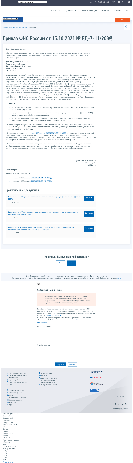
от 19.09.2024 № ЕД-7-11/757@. (40, 181)
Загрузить (89, 198)
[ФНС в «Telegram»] (125, 2)
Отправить (61, 364)
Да (71, 262)
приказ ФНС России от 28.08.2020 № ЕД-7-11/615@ (47, 133)
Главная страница (9, 27)
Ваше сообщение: (44, 326)
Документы (105, 11)
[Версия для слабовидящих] (90, 2)
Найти (122, 20)
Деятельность (71, 11)
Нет (60, 262)
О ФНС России (56, 11)
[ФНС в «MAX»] (128, 2)
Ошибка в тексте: (43, 345)
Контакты (117, 11)
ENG (126, 11)
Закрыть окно (8, 462)
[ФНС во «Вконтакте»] (118, 2)
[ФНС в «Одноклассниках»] (122, 2)
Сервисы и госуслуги (89, 11)
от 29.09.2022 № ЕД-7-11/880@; (40, 178)
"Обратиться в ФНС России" (55, 315)
